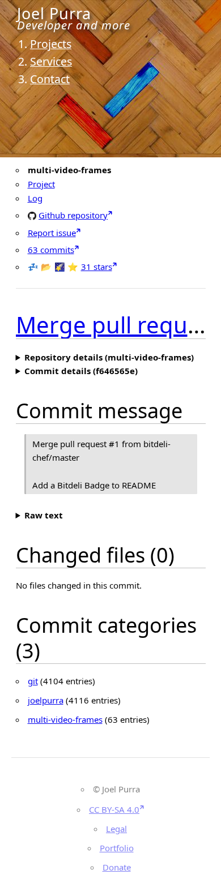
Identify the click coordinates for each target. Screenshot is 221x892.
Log (35, 198)
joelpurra (45, 700)
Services (51, 61)
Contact (50, 79)
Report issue (52, 232)
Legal (116, 828)
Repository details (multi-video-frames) (109, 357)
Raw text (43, 515)
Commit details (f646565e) (81, 370)
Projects (50, 44)
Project (41, 184)
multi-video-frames (65, 719)
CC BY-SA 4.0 (114, 809)
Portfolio (117, 848)
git (33, 681)
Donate (117, 867)
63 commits (51, 249)
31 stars (96, 266)
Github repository (73, 214)
